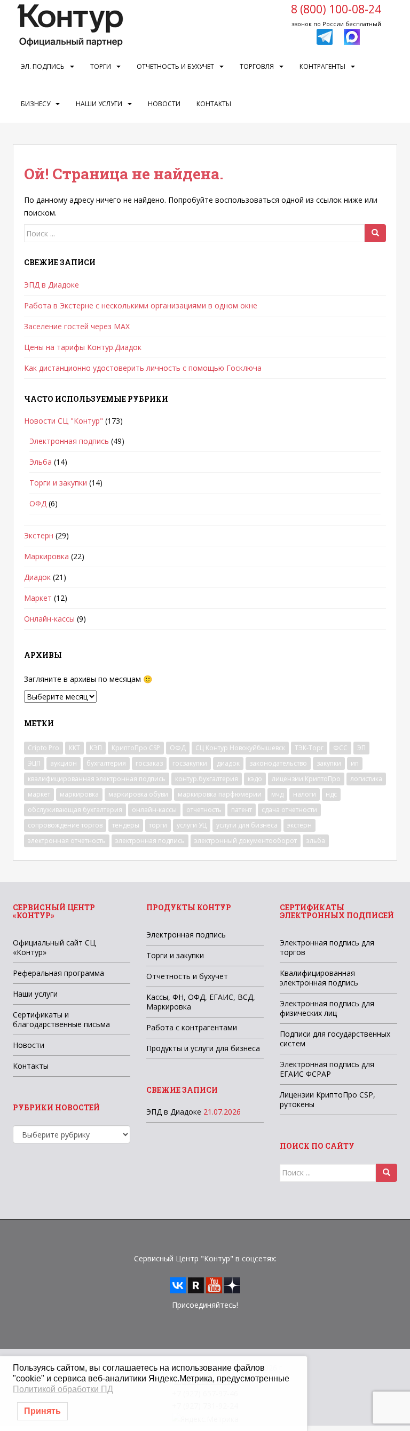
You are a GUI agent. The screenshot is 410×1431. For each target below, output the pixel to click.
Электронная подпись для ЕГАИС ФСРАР (327, 1069)
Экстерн (38, 535)
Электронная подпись (69, 441)
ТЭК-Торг (309, 747)
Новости (164, 103)
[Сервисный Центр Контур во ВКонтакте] (178, 1284)
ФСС (340, 747)
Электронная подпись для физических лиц (327, 1008)
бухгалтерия (106, 763)
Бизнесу (35, 103)
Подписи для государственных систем (335, 1038)
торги (158, 825)
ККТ (74, 747)
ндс (331, 794)
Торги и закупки (58, 483)
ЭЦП (34, 763)
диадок (228, 763)
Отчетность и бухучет (175, 66)
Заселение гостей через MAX (77, 326)
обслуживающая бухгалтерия (75, 809)
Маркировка (46, 556)
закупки (329, 763)
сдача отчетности (289, 809)
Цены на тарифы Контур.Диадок (82, 347)
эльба (315, 840)
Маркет (38, 598)
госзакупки (189, 763)
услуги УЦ (192, 825)
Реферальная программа (58, 973)
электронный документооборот (245, 840)
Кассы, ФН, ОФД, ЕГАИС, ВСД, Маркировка (200, 1002)
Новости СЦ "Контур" (63, 421)
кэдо (255, 778)
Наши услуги (99, 103)
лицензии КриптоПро (306, 778)
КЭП (96, 747)
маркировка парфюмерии (220, 794)
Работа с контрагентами (191, 1027)
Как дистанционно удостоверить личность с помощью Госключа (143, 368)
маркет (39, 794)
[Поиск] (375, 233)
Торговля (257, 66)
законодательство (278, 763)
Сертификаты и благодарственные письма (61, 1019)
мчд (277, 794)
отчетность (204, 809)
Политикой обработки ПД (63, 1389)
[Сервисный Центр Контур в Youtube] (214, 1284)
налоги (304, 794)
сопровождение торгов (65, 825)
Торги (100, 66)
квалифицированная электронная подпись (96, 778)
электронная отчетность (67, 840)
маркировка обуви (138, 794)
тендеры (125, 825)
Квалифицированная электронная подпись (319, 978)
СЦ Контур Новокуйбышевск (240, 747)
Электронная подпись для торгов (327, 947)
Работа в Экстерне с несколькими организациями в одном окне (140, 305)
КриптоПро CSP (136, 747)
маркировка (79, 794)
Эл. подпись (43, 66)
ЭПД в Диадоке (51, 285)
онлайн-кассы (154, 809)
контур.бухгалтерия (206, 778)
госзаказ (149, 763)
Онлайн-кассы (49, 619)
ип (355, 763)
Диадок (37, 577)
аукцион (63, 763)
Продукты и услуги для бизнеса (203, 1048)
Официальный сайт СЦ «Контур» (54, 947)
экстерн (299, 825)
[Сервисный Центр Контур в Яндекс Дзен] (232, 1284)
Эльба (40, 462)
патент (241, 809)
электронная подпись (150, 840)
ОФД (37, 503)
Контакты (213, 103)
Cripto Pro (43, 747)
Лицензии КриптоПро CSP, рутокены (327, 1099)
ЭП (361, 747)
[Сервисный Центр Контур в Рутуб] (196, 1284)
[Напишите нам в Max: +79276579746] (352, 36)
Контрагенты (322, 66)
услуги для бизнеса (247, 825)
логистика (366, 778)
